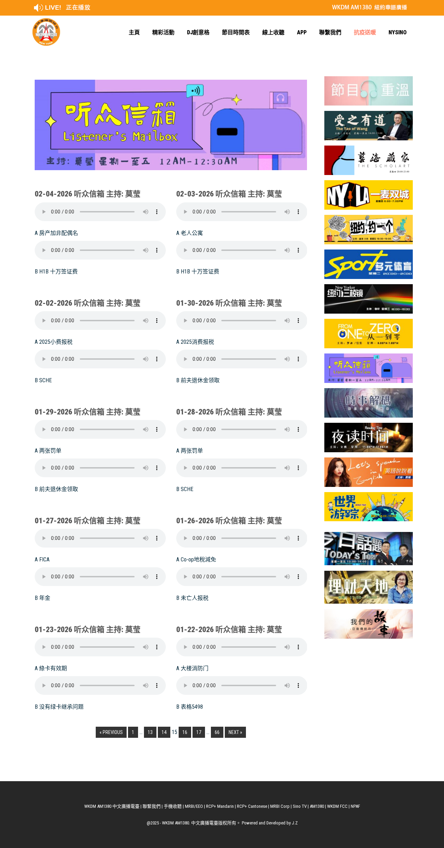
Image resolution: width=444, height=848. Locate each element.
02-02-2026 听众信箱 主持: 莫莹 (87, 303)
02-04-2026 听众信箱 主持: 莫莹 (87, 194)
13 (150, 732)
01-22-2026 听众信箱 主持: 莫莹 (229, 629)
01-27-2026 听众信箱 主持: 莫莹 (87, 520)
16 (184, 732)
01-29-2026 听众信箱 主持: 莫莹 (87, 412)
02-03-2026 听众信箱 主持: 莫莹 (229, 194)
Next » (235, 732)
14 (164, 732)
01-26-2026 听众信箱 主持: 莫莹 (229, 520)
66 (217, 732)
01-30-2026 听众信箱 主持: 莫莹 (229, 303)
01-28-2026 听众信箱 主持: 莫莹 (229, 412)
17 (198, 732)
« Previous (111, 732)
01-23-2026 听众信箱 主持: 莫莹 (87, 629)
